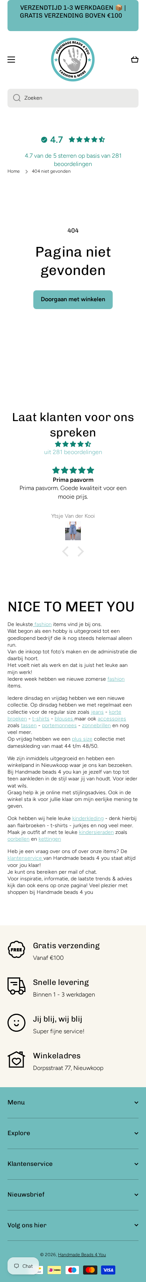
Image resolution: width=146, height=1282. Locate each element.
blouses (64, 719)
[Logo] (73, 59)
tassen (29, 725)
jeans (97, 712)
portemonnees (59, 725)
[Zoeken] (14, 98)
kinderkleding (88, 818)
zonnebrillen (96, 725)
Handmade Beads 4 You (82, 1254)
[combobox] (73, 98)
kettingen (50, 839)
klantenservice (24, 858)
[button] (67, 551)
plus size (82, 739)
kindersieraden (96, 832)
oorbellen (18, 839)
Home (13, 171)
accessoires (112, 719)
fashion (42, 624)
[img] (73, 444)
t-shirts (40, 719)
